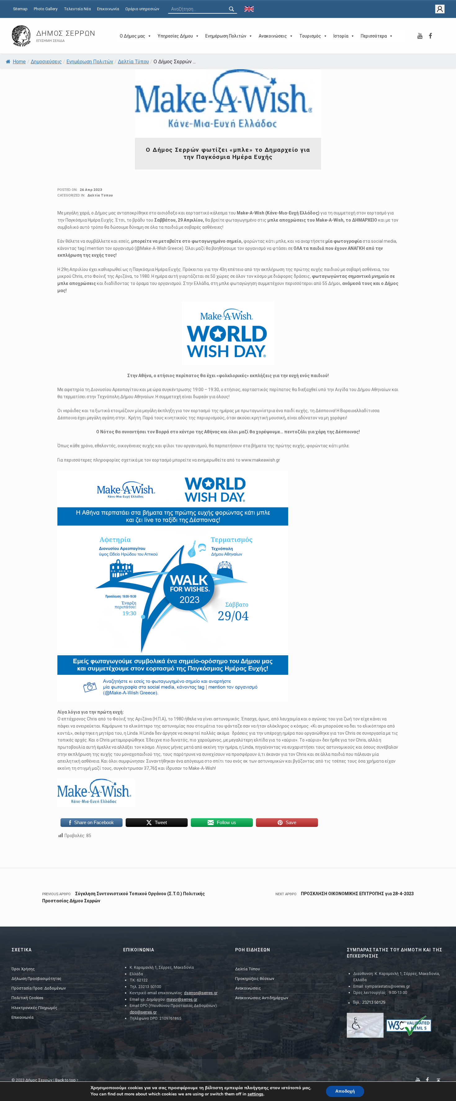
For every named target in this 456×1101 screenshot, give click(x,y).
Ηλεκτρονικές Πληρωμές (34, 1007)
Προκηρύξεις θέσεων (254, 978)
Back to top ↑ (67, 1080)
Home (19, 62)
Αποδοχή (345, 1091)
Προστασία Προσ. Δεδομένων (38, 988)
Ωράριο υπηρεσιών (142, 9)
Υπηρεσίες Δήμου (175, 36)
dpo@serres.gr (143, 1012)
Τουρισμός (310, 36)
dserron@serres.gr (200, 992)
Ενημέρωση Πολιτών (225, 36)
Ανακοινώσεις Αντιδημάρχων (261, 997)
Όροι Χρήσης (23, 969)
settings (255, 1094)
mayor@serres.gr (182, 999)
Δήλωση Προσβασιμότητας (36, 978)
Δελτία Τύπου (133, 62)
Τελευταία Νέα (77, 9)
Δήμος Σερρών (66, 33)
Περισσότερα (374, 36)
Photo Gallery (45, 9)
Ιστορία (340, 36)
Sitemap (20, 9)
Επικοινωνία (108, 9)
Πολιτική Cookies (27, 997)
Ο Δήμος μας (132, 36)
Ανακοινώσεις (273, 36)
